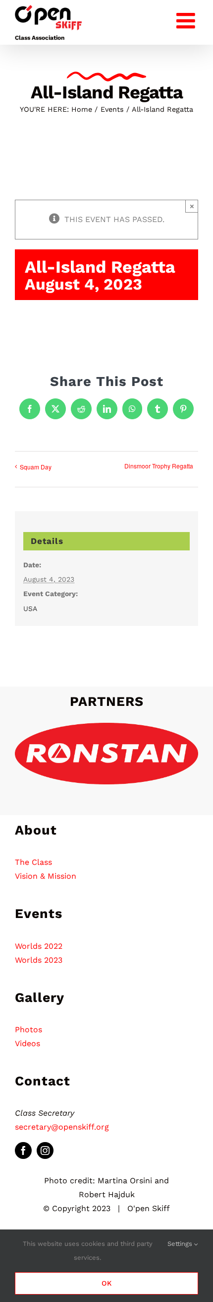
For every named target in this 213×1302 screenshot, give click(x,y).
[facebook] (23, 1150)
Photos (28, 1029)
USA (30, 609)
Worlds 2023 (38, 960)
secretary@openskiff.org (62, 1127)
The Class (33, 862)
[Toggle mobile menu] (187, 18)
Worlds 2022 (38, 946)
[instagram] (45, 1150)
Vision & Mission (45, 876)
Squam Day (36, 466)
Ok (107, 1283)
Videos (27, 1043)
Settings (180, 1243)
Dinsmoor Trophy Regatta (158, 465)
